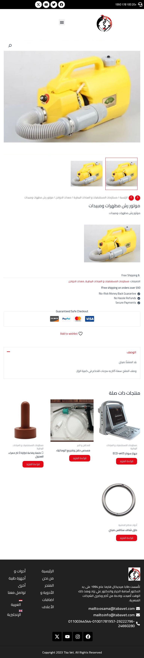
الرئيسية (124, 197)
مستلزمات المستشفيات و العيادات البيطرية (95, 197)
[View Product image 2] (87, 174)
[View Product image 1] (121, 174)
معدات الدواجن (63, 197)
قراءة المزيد (126, 461)
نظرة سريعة (118, 438)
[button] (62, 22)
